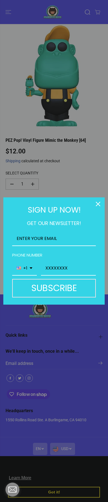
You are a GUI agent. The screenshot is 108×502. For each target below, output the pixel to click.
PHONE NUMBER (27, 255)
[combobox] (24, 268)
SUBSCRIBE (54, 288)
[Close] (98, 204)
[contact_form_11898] (12, 489)
